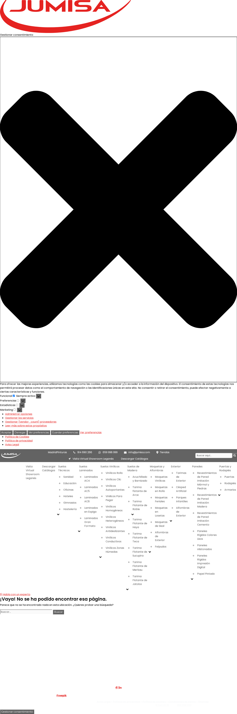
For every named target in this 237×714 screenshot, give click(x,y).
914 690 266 (84, 452)
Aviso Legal (12, 444)
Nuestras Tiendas (59, 659)
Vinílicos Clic (113, 479)
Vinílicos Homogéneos (114, 508)
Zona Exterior (96, 675)
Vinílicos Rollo (114, 473)
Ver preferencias (39, 432)
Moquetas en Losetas (161, 511)
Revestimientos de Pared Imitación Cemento (207, 518)
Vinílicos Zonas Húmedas (115, 550)
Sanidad (68, 477)
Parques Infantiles (182, 499)
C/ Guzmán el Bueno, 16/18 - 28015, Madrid (205, 655)
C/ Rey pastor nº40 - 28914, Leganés (202, 651)
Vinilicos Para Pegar (114, 498)
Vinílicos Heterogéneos (115, 519)
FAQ (51, 651)
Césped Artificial (181, 489)
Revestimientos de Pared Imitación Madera (207, 500)
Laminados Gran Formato (91, 522)
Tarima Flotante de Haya (140, 523)
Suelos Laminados (86, 468)
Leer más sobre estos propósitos (26, 425)
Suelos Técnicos (64, 468)
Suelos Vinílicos (109, 466)
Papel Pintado (206, 574)
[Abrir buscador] (234, 455)
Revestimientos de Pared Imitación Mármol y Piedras (207, 480)
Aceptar (6, 432)
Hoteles (68, 496)
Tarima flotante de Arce (140, 491)
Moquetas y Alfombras (157, 468)
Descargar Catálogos (134, 459)
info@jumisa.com (139, 452)
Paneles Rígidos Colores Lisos (207, 535)
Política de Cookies (17, 437)
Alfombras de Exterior (161, 536)
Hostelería (70, 509)
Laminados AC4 (91, 479)
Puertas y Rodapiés (100, 667)
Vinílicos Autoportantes (115, 488)
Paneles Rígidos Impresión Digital (203, 561)
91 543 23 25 (162, 705)
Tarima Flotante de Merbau (140, 566)
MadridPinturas (57, 452)
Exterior (176, 466)
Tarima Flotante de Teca (140, 537)
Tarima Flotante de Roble (140, 505)
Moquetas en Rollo (161, 489)
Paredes (197, 466)
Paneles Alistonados (204, 547)
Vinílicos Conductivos (113, 539)
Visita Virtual (56, 655)
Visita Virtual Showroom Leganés (93, 459)
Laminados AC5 (91, 489)
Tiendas (164, 452)
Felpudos (160, 546)
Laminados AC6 (91, 499)
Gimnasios (69, 503)
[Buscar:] (26, 612)
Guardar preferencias (65, 432)
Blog (51, 667)
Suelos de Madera (133, 468)
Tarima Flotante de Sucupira (140, 552)
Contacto (54, 663)
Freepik (62, 695)
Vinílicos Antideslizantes (115, 529)
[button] (118, 209)
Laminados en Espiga (91, 510)
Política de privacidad (19, 441)
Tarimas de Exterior (181, 477)
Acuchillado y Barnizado (140, 479)
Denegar (20, 432)
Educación (69, 483)
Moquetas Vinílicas (161, 479)
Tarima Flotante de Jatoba (140, 580)
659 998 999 (110, 452)
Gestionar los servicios (19, 418)
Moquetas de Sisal (161, 524)
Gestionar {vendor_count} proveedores (30, 422)
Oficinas (68, 490)
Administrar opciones (18, 414)
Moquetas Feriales (161, 499)
